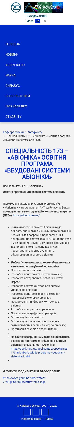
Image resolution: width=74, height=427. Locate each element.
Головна (13, 44)
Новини (12, 54)
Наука (11, 75)
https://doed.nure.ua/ (26, 215)
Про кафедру (16, 106)
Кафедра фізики (13, 132)
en (44, 21)
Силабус (13, 86)
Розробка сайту (31, 418)
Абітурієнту (15, 65)
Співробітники (18, 96)
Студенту (14, 117)
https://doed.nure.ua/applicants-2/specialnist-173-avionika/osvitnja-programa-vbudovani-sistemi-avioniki (39, 352)
